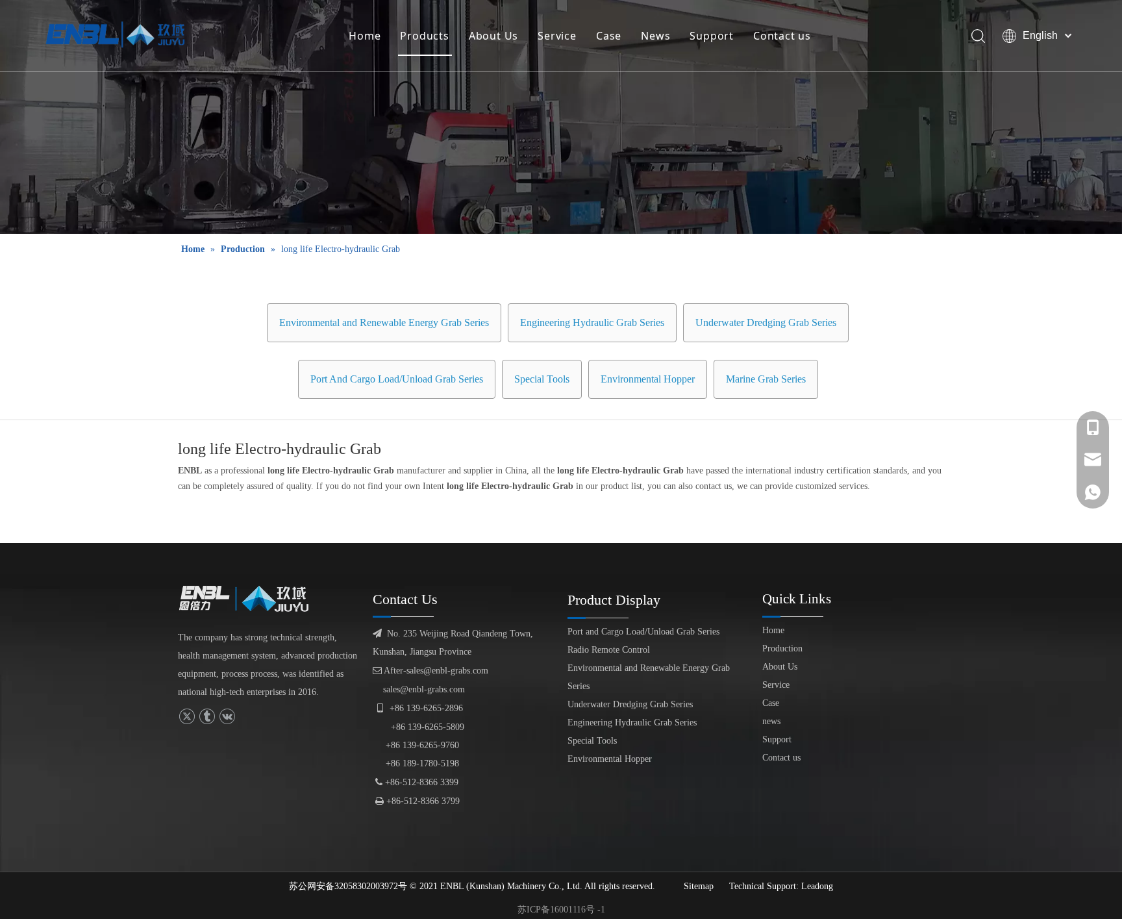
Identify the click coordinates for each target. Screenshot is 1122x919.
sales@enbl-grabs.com (424, 689)
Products (424, 36)
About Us (493, 36)
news (771, 721)
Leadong (817, 886)
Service (557, 36)
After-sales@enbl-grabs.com (430, 670)
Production (782, 648)
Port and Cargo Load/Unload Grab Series (643, 631)
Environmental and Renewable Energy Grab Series (384, 322)
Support (712, 36)
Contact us (782, 36)
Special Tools (541, 378)
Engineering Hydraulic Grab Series (592, 322)
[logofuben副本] (249, 599)
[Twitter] (187, 717)
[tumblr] (207, 717)
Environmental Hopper (648, 378)
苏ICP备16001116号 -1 (561, 909)
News (655, 36)
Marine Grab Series (766, 378)
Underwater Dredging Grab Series (765, 322)
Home (364, 36)
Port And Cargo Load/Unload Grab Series (396, 378)
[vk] (227, 717)
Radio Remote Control (608, 650)
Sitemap (699, 886)
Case (608, 36)
